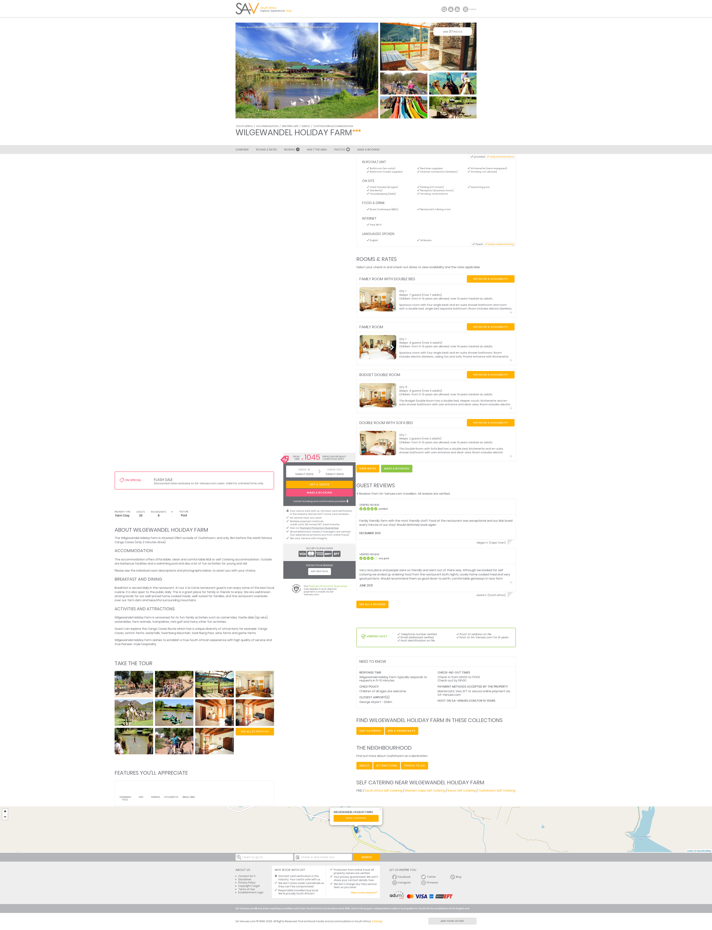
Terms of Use (246, 889)
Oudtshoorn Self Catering (496, 790)
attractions (386, 765)
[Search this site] (444, 9)
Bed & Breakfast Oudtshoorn (321, 27)
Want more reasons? (364, 892)
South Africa (244, 126)
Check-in (304, 470)
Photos (339, 149)
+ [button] (5, 811)
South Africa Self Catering (383, 790)
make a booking (396, 468)
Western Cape (290, 126)
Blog (458, 877)
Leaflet (690, 850)
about (364, 765)
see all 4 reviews (372, 604)
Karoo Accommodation (253, 27)
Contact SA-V (247, 876)
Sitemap (377, 921)
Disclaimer (244, 879)
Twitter (431, 877)
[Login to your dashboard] (451, 9)
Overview (242, 149)
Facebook (404, 877)
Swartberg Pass (203, 633)
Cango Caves (124, 542)
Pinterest (432, 882)
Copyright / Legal (249, 886)
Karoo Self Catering (462, 790)
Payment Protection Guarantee (319, 527)
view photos (452, 31)
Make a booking (356, 818)
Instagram (404, 882)
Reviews (291, 149)
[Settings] (457, 9)
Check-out (334, 470)
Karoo (306, 126)
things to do (414, 765)
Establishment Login (250, 892)
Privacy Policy (247, 882)
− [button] (5, 817)
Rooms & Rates (266, 149)
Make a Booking (368, 149)
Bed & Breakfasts (401, 731)
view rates (367, 468)
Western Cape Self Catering (425, 790)
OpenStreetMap (704, 850)
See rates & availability (490, 279)
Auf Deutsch (319, 571)
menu (466, 9)
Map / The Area (317, 149)
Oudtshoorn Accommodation (333, 126)
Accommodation (267, 126)
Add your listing (452, 921)
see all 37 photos (255, 731)
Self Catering (370, 731)
